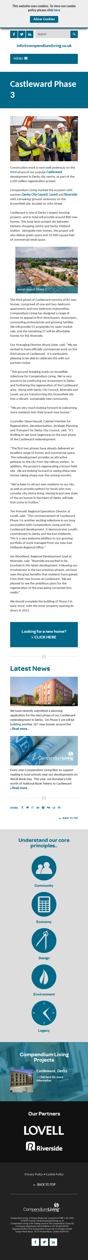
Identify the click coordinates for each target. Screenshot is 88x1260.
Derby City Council (35, 195)
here (57, 10)
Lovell (53, 195)
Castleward (54, 172)
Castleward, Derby (52, 1071)
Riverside (70, 195)
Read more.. (20, 729)
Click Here (45, 637)
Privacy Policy (34, 1174)
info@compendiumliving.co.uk (44, 45)
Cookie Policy (55, 1174)
